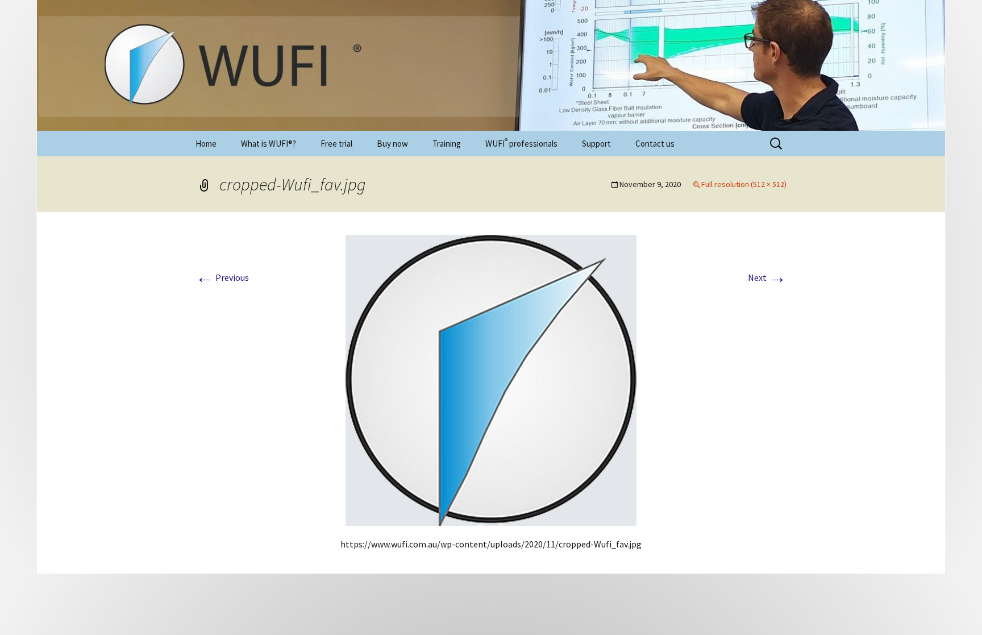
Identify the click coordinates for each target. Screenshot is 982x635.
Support (596, 143)
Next (767, 277)
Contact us (655, 143)
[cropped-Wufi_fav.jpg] (491, 379)
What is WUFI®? (268, 143)
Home (206, 143)
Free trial (336, 143)
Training (446, 143)
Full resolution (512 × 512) (744, 184)
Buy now (392, 143)
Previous (222, 277)
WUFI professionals (521, 143)
